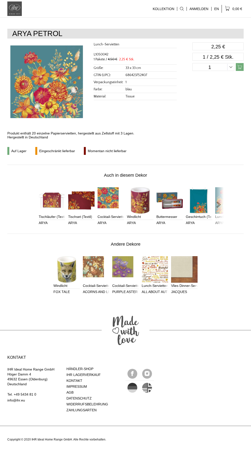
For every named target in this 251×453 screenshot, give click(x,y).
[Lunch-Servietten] (155, 269)
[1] (147, 388)
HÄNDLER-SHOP (79, 369)
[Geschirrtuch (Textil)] (199, 200)
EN (216, 9)
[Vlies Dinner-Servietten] (184, 269)
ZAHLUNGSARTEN (81, 410)
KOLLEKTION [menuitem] (162, 9)
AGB (70, 392)
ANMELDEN (198, 9)
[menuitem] (182, 9)
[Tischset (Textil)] (81, 200)
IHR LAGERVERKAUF (83, 375)
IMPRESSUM (76, 386)
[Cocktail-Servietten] (111, 200)
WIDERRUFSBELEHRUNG (87, 404)
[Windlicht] (140, 200)
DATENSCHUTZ (79, 398)
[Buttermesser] (169, 200)
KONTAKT (74, 381)
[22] (132, 388)
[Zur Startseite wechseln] (14, 8)
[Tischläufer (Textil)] (52, 200)
